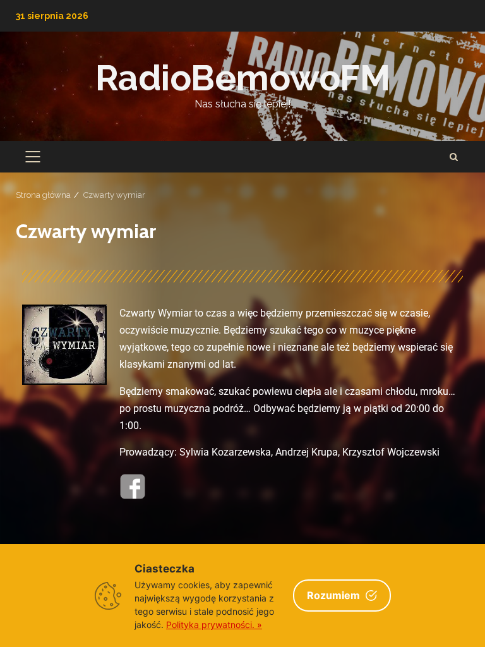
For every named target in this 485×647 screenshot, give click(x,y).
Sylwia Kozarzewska (225, 452)
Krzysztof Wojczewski (391, 452)
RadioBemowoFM (242, 78)
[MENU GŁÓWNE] (32, 156)
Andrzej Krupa (306, 452)
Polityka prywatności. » (214, 624)
